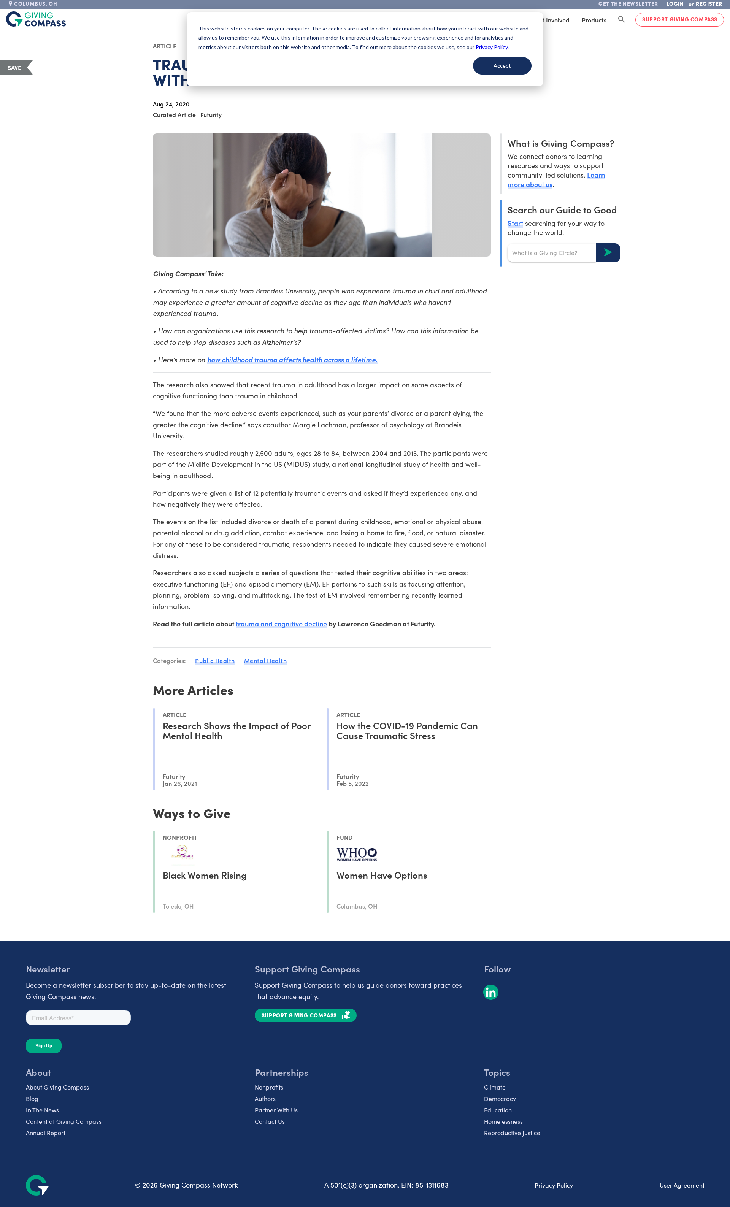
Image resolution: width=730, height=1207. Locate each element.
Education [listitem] (498, 1110)
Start (515, 222)
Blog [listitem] (32, 1098)
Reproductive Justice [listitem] (512, 1133)
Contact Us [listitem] (270, 1121)
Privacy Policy (554, 1185)
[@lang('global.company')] (36, 19)
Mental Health (265, 660)
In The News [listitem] (42, 1110)
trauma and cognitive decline (281, 623)
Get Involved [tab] (552, 20)
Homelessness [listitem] (503, 1121)
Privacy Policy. (492, 47)
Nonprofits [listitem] (269, 1087)
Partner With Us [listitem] (276, 1110)
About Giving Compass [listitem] (57, 1087)
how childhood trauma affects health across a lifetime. (292, 359)
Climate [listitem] (495, 1087)
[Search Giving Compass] (622, 20)
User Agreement (682, 1185)
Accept (502, 65)
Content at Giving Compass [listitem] (64, 1121)
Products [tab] (594, 20)
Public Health (215, 660)
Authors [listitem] (265, 1098)
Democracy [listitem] (500, 1098)
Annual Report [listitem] (45, 1133)
